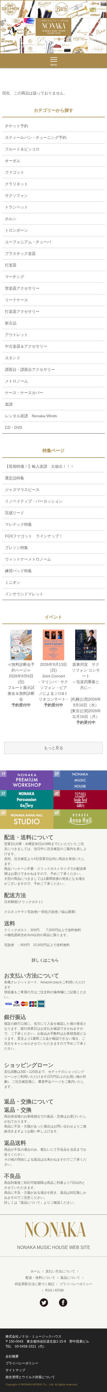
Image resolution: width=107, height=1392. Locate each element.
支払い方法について (60, 1271)
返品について (70, 1278)
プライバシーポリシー (76, 1284)
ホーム (35, 1271)
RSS (48, 1290)
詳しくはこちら (45, 960)
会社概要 (12, 1356)
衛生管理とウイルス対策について (30, 1377)
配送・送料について (40, 1278)
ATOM (59, 1290)
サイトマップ (15, 1370)
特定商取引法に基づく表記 (34, 1284)
